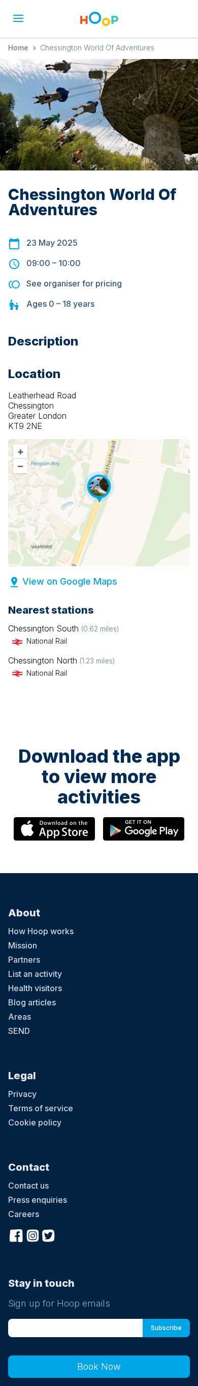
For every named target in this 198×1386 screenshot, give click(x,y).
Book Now (99, 1366)
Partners (24, 960)
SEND (19, 1031)
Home (18, 47)
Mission (22, 945)
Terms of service (40, 1108)
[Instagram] (32, 1234)
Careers (23, 1214)
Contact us (28, 1185)
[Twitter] (49, 1234)
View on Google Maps (69, 581)
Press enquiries (37, 1200)
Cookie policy (34, 1122)
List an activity (35, 974)
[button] (18, 18)
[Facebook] (16, 1234)
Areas (19, 1017)
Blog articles (32, 1002)
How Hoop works (41, 931)
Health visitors (35, 988)
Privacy (22, 1094)
